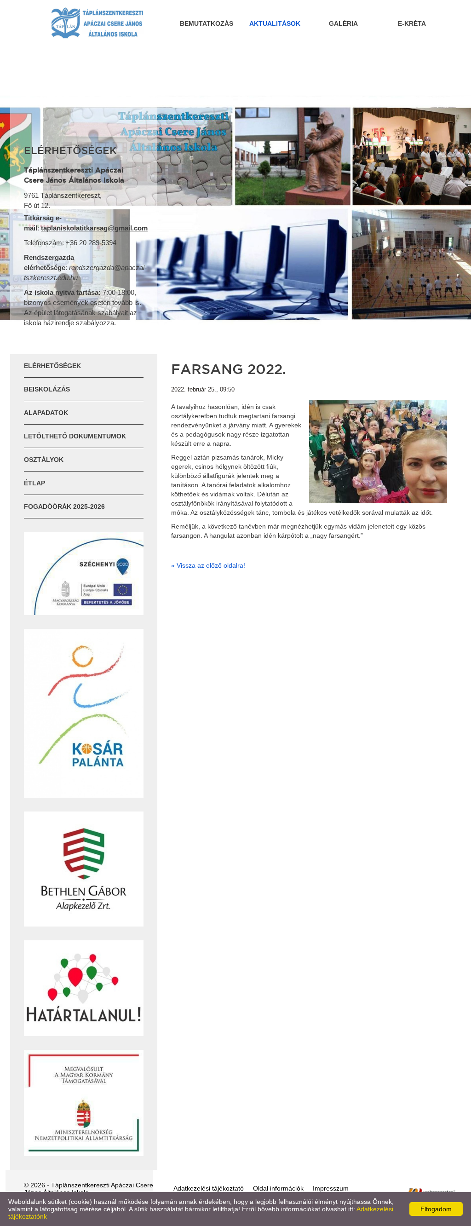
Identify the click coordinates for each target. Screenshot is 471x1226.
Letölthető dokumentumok (75, 436)
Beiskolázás (47, 389)
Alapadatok (46, 412)
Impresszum (331, 1188)
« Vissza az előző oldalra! (208, 565)
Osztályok (43, 459)
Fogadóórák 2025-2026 (64, 506)
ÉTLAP (34, 483)
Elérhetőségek (52, 365)
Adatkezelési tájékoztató (208, 1188)
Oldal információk (278, 1188)
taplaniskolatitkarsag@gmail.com (94, 228)
